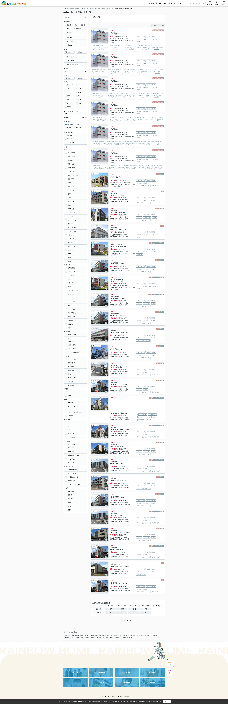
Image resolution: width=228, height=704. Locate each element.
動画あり (69, 139)
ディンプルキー (72, 459)
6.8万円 (145, 609)
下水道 (69, 328)
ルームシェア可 (72, 231)
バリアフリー (71, 190)
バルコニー (71, 286)
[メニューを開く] (223, 3)
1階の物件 (70, 498)
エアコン (70, 392)
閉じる (167, 701)
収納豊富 (70, 416)
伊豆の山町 (117, 262)
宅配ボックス (71, 451)
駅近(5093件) (138, 635)
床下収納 (70, 402)
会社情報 (159, 3)
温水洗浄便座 (71, 370)
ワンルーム (70, 85)
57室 (110, 612)
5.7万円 (110, 609)
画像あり (69, 135)
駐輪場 (69, 305)
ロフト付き (71, 275)
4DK (79, 103)
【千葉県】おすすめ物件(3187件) (123, 637)
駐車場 (69, 32)
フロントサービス (73, 473)
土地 (68, 28)
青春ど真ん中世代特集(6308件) (112, 635)
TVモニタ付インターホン (75, 448)
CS (68, 422)
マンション (70, 41)
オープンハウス (72, 220)
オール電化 (71, 294)
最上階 (69, 502)
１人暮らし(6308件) (127, 635)
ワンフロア (71, 250)
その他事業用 (77, 28)
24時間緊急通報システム (75, 455)
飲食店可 (70, 257)
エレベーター (71, 298)
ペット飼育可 (71, 152)
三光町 (115, 210)
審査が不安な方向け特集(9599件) (74, 635)
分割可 (69, 194)
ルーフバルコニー (73, 290)
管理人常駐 (71, 201)
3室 (134, 612)
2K (67, 92)
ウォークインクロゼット (74, 406)
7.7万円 (133, 609)
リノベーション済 (73, 175)
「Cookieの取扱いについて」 (144, 701)
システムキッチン (73, 348)
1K (79, 85)
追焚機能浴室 (71, 363)
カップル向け (71, 239)
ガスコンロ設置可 (73, 227)
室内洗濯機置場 (72, 268)
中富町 (115, 227)
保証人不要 (71, 179)
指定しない (70, 124)
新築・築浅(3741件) (107, 637)
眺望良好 (70, 205)
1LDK (79, 88)
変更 (85, 17)
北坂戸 (120, 40)
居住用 (69, 25)
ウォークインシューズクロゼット (74, 412)
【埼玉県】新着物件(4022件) (93, 637)
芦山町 (115, 348)
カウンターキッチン (73, 352)
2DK (79, 92)
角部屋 (69, 510)
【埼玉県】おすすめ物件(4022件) (74, 637)
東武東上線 (113, 40)
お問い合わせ (178, 3)
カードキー (71, 216)
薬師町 (115, 193)
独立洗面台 (71, 385)
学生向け (70, 235)
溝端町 (115, 382)
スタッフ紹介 (167, 3)
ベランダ (70, 283)
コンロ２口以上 (72, 341)
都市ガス (70, 324)
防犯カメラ (71, 463)
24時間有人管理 (72, 469)
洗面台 (69, 374)
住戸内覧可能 (71, 480)
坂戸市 (112, 32)
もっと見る (156, 49)
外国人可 (70, 224)
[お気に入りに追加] (106, 42)
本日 (78, 124)
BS (68, 426)
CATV (69, 430)
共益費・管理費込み (72, 64)
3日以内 (69, 128)
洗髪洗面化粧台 (72, 378)
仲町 (115, 331)
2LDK (68, 96)
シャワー (70, 381)
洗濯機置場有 (71, 316)
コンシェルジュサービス (74, 484)
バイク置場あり (72, 309)
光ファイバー (71, 433)
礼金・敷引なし (71, 60)
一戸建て (69, 45)
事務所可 (70, 182)
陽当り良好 (71, 164)
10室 (122, 612)
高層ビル (70, 254)
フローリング (71, 271)
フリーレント (71, 212)
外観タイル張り (72, 334)
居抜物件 (70, 261)
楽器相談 (70, 160)
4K (67, 103)
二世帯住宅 (71, 209)
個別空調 (70, 320)
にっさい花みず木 (118, 176)
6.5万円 (122, 609)
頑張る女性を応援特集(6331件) (93, 635)
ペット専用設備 (72, 156)
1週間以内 (78, 128)
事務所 (83, 25)
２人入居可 (71, 186)
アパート (69, 37)
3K (79, 96)
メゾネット (71, 279)
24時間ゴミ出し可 (73, 477)
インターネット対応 (73, 437)
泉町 (115, 427)
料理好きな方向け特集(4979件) (151, 635)
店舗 (76, 25)
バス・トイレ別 (72, 359)
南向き (69, 506)
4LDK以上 (70, 107)
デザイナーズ (71, 171)
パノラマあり (70, 142)
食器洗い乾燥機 (72, 345)
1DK (68, 88)
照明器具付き (71, 301)
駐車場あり (71, 491)
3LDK (79, 99)
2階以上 (70, 495)
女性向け (70, 242)
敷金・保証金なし (72, 57)
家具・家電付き (72, 313)
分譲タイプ (71, 197)
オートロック (71, 444)
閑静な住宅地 (71, 167)
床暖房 (69, 395)
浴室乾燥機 (71, 366)
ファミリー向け (72, 246)
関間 (115, 32)
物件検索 (151, 3)
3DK (68, 99)
